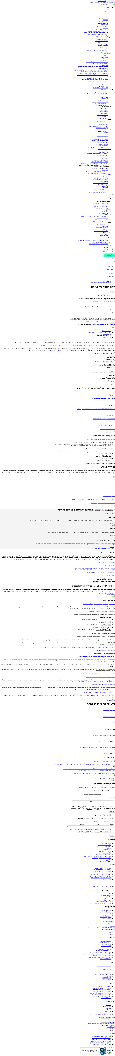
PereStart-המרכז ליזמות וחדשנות (99, 168)
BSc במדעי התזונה (106, 848)
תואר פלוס (105, 55)
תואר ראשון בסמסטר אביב (100, 103)
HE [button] (114, 261)
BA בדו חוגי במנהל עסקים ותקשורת (101, 858)
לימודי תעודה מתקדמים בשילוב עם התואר (99, 332)
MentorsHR (104, 65)
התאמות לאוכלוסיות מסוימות (100, 141)
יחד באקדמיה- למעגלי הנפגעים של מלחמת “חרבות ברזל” (92, 73)
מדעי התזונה (104, 24)
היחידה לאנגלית (103, 124)
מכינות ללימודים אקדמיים (104, 966)
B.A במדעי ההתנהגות (105, 851)
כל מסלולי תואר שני (102, 52)
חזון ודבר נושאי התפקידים (101, 206)
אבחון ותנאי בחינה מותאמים (100, 139)
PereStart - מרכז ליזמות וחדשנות (102, 912)
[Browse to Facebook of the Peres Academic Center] (101, 1041)
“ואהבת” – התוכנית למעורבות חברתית (97, 153)
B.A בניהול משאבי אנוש (104, 942)
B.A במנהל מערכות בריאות (103, 853)
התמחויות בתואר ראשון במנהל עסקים (97, 78)
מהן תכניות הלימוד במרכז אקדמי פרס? (100, 282)
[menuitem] (55, 48)
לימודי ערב (108, 859)
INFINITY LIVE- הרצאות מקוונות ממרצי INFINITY (93, 240)
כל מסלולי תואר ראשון (102, 36)
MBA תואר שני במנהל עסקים (103, 868)
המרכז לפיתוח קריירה (102, 121)
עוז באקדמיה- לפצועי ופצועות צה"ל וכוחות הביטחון (94, 71)
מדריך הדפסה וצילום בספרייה (100, 189)
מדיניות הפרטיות (110, 932)
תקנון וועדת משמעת (102, 115)
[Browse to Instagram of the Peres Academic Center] (100, 1043)
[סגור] (112, 292)
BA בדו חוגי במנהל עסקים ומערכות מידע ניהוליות (97, 856)
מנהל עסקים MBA (102, 39)
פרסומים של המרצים (102, 213)
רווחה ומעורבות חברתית (104, 149)
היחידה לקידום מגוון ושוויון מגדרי (99, 123)
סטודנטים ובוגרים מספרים (101, 227)
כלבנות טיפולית (103, 60)
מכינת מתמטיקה (103, 86)
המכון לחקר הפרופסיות (101, 219)
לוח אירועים (108, 237)
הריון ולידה (105, 134)
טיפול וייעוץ (105, 158)
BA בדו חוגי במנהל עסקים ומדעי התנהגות (100, 854)
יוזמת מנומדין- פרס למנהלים (103, 901)
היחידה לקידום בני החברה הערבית (98, 142)
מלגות (106, 150)
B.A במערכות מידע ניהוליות (103, 846)
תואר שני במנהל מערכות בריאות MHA (100, 876)
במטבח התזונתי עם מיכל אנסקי (99, 63)
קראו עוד (112, 523)
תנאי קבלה (105, 98)
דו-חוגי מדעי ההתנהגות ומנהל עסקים (98, 31)
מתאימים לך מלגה (103, 157)
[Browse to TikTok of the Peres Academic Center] (102, 1044)
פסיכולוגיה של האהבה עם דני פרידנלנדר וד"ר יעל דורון (93, 67)
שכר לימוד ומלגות (103, 100)
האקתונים (105, 170)
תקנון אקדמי (104, 110)
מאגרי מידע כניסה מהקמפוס (100, 179)
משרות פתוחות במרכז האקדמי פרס (101, 242)
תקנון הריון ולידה (103, 113)
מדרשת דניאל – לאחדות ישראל (99, 162)
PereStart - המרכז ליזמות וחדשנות (98, 126)
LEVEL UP (104, 58)
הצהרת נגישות (104, 236)
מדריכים (105, 187)
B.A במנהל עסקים (106, 843)
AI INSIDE (104, 57)
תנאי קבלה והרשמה (106, 97)
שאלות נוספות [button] (111, 700)
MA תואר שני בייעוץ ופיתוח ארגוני (102, 871)
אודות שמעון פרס (103, 205)
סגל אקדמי (105, 211)
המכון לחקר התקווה (102, 218)
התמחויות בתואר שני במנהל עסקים (98, 81)
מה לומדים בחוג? (106, 331)
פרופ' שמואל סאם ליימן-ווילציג (107, 365)
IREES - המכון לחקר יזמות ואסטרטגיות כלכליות (94, 216)
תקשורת (105, 28)
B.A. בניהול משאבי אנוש (104, 845)
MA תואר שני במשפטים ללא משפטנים (100, 874)
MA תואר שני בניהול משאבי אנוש (102, 873)
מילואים (106, 132)
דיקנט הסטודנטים (103, 131)
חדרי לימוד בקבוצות (102, 184)
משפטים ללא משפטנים (101, 41)
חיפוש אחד (105, 176)
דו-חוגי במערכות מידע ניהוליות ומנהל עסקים (96, 33)
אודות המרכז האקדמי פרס (100, 203)
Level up (108, 897)
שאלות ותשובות (107, 337)
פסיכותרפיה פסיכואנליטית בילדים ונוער (97, 62)
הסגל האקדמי (107, 339)
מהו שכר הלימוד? (106, 281)
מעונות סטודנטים (106, 191)
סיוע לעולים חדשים (102, 155)
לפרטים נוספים (111, 594)
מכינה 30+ (105, 84)
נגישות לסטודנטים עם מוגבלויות (99, 160)
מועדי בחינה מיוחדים (102, 136)
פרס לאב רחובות (103, 152)
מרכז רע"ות (108, 913)
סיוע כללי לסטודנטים (102, 144)
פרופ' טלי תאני (111, 358)
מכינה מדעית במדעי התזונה (100, 88)
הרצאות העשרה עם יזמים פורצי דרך (98, 173)
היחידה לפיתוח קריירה (105, 973)
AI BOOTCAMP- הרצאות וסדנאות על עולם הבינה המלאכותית (90, 70)
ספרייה (109, 175)
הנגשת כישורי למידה (102, 137)
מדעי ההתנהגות (103, 18)
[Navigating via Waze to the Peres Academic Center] (109, 1050)
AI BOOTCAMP (106, 895)
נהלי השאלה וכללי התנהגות (100, 183)
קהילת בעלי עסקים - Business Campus (97, 171)
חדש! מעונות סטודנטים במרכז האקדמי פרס (96, 192)
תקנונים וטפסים (103, 108)
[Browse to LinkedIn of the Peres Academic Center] (101, 1036)
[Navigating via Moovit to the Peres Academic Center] (108, 1052)
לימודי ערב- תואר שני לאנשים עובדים (97, 50)
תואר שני (108, 37)
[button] (109, 255)
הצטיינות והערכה (103, 145)
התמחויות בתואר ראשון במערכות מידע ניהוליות (95, 79)
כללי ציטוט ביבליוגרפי (102, 186)
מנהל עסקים (104, 16)
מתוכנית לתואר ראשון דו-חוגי (53, 350)
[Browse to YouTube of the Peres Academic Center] (101, 1039)
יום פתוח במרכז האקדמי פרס (100, 102)
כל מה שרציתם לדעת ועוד (101, 231)
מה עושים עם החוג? (106, 334)
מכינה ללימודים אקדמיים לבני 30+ (102, 886)
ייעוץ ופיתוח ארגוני (103, 44)
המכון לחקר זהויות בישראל (100, 221)
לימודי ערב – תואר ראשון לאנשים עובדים (96, 34)
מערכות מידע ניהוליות (102, 21)
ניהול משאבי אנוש (103, 23)
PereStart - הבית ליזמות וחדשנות (102, 974)
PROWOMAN (103, 68)
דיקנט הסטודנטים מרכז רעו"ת (103, 129)
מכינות (109, 83)
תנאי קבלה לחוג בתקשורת (104, 336)
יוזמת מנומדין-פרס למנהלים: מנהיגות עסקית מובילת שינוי (92, 75)
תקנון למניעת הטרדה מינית (100, 116)
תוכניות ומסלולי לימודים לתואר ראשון (99, 325)
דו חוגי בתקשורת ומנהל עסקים (99, 29)
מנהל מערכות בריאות (102, 26)
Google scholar (103, 181)
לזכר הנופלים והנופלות (102, 208)
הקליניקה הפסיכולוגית (102, 128)
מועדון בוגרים (104, 226)
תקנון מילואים (104, 111)
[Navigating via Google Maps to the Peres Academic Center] (107, 1053)
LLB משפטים (107, 850)
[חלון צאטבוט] (105, 1054)
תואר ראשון (108, 15)
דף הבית (112, 325)
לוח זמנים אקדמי (103, 118)
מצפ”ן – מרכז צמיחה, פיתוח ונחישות (98, 147)
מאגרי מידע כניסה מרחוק (101, 178)
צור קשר (105, 247)
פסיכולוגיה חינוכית (103, 47)
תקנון (106, 234)
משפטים (105, 20)
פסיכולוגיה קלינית (103, 42)
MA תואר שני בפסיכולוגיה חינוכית (102, 869)
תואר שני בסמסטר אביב (101, 105)
